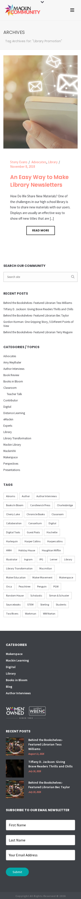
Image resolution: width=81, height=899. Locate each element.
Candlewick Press (40, 505)
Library (53, 162)
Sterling (44, 604)
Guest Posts (33, 532)
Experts (7, 426)
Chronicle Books (36, 514)
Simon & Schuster (59, 595)
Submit (17, 872)
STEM (30, 604)
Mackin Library (12, 445)
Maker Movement (42, 577)
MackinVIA (9, 451)
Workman (30, 613)
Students (61, 604)
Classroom (10, 388)
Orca (9, 586)
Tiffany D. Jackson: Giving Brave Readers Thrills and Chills (38, 309)
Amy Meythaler (12, 362)
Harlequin (12, 541)
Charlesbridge (65, 505)
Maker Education (16, 577)
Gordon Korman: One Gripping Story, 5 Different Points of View (38, 324)
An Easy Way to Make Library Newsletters (39, 181)
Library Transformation (17, 438)
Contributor (10, 400)
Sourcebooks (13, 604)
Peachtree (24, 586)
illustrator (11, 559)
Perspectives (10, 464)
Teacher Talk (14, 394)
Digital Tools (13, 532)
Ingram (28, 559)
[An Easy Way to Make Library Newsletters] (40, 101)
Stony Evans (18, 162)
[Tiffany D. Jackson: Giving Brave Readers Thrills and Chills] (15, 768)
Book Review (11, 375)
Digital (7, 407)
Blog (9, 687)
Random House (15, 595)
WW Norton (49, 613)
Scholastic (36, 595)
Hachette (52, 532)
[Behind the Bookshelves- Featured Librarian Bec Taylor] (15, 789)
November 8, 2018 (22, 166)
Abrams (10, 496)
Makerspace (10, 457)
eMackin (8, 419)
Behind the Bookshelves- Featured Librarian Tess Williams (37, 303)
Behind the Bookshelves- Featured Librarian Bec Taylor (36, 315)
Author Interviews (13, 369)
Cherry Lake (13, 514)
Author (26, 496)
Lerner (53, 559)
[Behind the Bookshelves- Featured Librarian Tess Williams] (15, 747)
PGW (55, 586)
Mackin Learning (17, 660)
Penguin (42, 586)
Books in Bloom (13, 381)
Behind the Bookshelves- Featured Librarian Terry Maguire (37, 332)
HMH (9, 550)
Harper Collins (32, 541)
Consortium (35, 523)
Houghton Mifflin (51, 550)
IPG (41, 559)
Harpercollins (55, 541)
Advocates (39, 162)
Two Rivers (12, 613)
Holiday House (26, 550)
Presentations (11, 470)
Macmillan (45, 568)
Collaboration (14, 523)
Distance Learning (14, 413)
